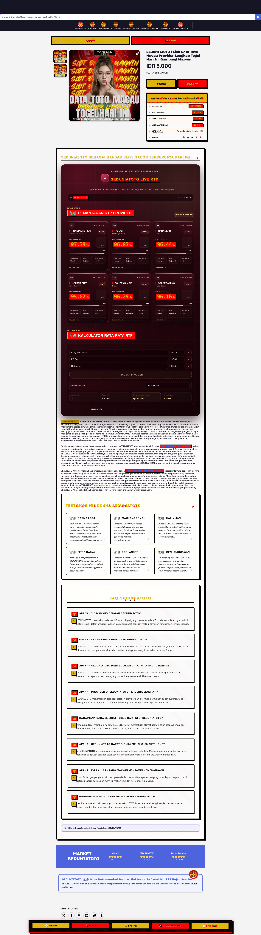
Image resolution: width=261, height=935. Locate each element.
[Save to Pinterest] (86, 915)
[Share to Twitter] (63, 915)
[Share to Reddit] (94, 915)
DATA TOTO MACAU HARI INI (175, 446)
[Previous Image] (71, 86)
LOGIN (90, 40)
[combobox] (127, 17)
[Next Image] (138, 86)
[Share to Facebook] (71, 915)
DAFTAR (170, 40)
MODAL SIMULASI (78, 385)
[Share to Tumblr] (102, 915)
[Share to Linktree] (79, 915)
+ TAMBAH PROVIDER (130, 374)
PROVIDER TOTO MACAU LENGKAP (144, 471)
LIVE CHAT (211, 926)
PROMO (53, 926)
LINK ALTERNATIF (172, 926)
